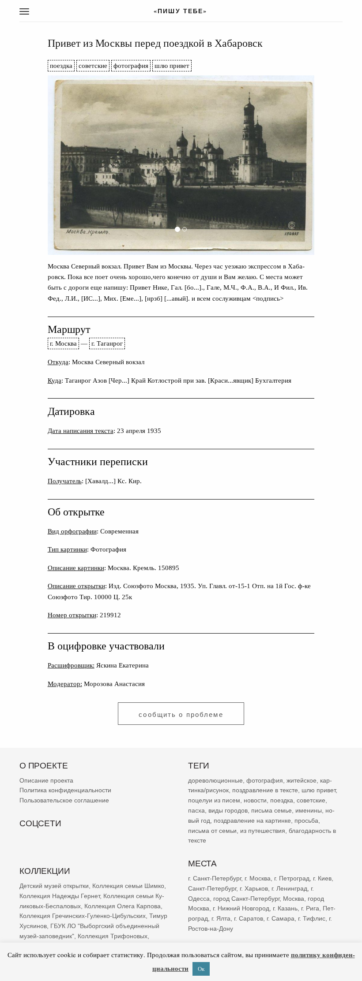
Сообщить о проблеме (181, 714)
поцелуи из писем (214, 800)
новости (255, 800)
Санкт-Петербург (212, 888)
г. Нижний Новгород (241, 908)
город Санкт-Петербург (246, 898)
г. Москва (63, 343)
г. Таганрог (107, 343)
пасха (196, 810)
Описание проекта (46, 780)
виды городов (228, 810)
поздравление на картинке (252, 820)
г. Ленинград (289, 888)
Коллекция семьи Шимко (128, 885)
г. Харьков (254, 888)
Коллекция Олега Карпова (122, 906)
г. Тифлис (311, 918)
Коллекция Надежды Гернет (59, 895)
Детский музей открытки (54, 885)
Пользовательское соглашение (64, 800)
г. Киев (322, 878)
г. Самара (280, 918)
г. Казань (285, 908)
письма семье (271, 810)
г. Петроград (291, 878)
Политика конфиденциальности (65, 790)
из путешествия (262, 830)
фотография (130, 65)
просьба (306, 820)
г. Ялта (220, 918)
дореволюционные (215, 780)
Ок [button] (201, 969)
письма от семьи (212, 830)
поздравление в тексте (265, 790)
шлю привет (172, 65)
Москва (293, 898)
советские (93, 65)
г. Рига (310, 908)
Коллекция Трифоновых (112, 936)
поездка (61, 65)
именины (308, 810)
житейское (302, 780)
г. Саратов (248, 918)
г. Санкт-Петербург (214, 878)
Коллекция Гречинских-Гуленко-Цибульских (82, 915)
